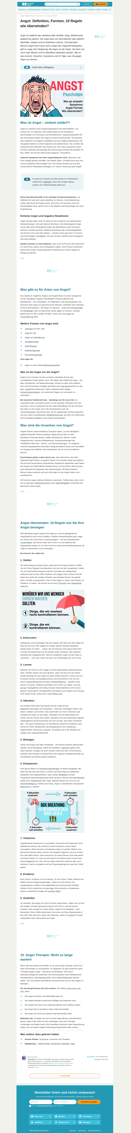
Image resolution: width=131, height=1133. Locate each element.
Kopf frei (61, 754)
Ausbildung (91, 9)
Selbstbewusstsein (43, 483)
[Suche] (78, 4)
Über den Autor (33, 1057)
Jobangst (29, 329)
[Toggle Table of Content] (52, 67)
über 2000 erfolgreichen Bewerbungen (62, 1063)
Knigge (105, 9)
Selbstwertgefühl (62, 483)
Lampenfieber (26, 542)
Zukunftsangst (31, 346)
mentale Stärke (54, 891)
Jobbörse (87, 4)
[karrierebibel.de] (28, 4)
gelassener (25, 787)
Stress (54, 434)
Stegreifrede (76, 583)
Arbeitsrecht (65, 9)
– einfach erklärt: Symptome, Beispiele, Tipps (50, 1044)
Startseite (22, 15)
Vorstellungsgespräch (34, 9)
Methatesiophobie (51, 365)
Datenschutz (82, 1130)
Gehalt (58, 9)
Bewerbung (22, 9)
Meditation (63, 775)
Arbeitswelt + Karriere (29, 15)
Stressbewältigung (28, 784)
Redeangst (28, 311)
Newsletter (102, 4)
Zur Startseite (65, 1076)
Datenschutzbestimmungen (45, 1105)
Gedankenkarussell (54, 415)
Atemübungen (78, 778)
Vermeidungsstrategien (30, 392)
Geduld (71, 915)
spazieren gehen (68, 748)
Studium (98, 9)
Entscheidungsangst (33, 355)
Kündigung (73, 9)
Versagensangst (32, 342)
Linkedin (36, 1067)
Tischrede (62, 583)
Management (82, 9)
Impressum (73, 1130)
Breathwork (36, 781)
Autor (42, 1061)
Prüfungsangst (76, 308)
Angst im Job (30, 333)
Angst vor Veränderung (34, 337)
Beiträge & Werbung (94, 1130)
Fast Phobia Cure (54, 694)
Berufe (52, 9)
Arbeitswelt (45, 9)
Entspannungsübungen (49, 769)
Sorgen (59, 574)
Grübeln (37, 418)
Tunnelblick (40, 236)
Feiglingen (47, 182)
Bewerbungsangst (32, 350)
